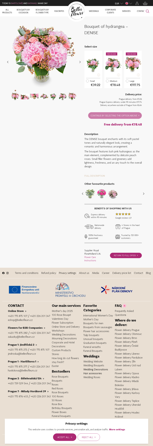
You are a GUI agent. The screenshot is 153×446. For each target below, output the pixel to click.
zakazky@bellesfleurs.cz (21, 336)
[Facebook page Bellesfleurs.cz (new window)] (3, 273)
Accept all (64, 437)
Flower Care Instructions (90, 259)
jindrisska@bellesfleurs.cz (22, 353)
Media (95, 272)
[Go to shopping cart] (145, 3)
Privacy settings (67, 272)
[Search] (147, 11)
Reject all (89, 437)
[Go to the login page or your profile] (137, 3)
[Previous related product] (83, 194)
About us (84, 272)
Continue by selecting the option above (115, 115)
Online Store (17, 311)
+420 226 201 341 (40, 366)
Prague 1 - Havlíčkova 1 (23, 361)
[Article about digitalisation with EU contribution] (31, 289)
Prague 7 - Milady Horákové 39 (28, 391)
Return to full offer (126, 255)
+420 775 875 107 (17, 315)
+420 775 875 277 (17, 366)
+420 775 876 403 (18, 396)
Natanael (32, 3)
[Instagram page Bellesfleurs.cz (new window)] (7, 273)
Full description (94, 175)
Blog (148, 272)
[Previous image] (8, 62)
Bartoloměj (17, 3)
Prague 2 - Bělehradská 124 (26, 378)
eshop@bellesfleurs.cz (20, 320)
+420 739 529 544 (18, 383)
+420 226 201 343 (41, 396)
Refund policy (48, 272)
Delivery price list (122, 272)
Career (106, 272)
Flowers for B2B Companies (26, 327)
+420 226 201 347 (40, 315)
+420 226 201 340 (41, 383)
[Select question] (15, 95)
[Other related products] (143, 194)
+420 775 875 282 (18, 332)
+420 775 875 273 (17, 349)
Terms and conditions (26, 272)
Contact (138, 272)
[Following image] (80, 62)
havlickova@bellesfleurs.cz (22, 370)
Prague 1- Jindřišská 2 (22, 344)
